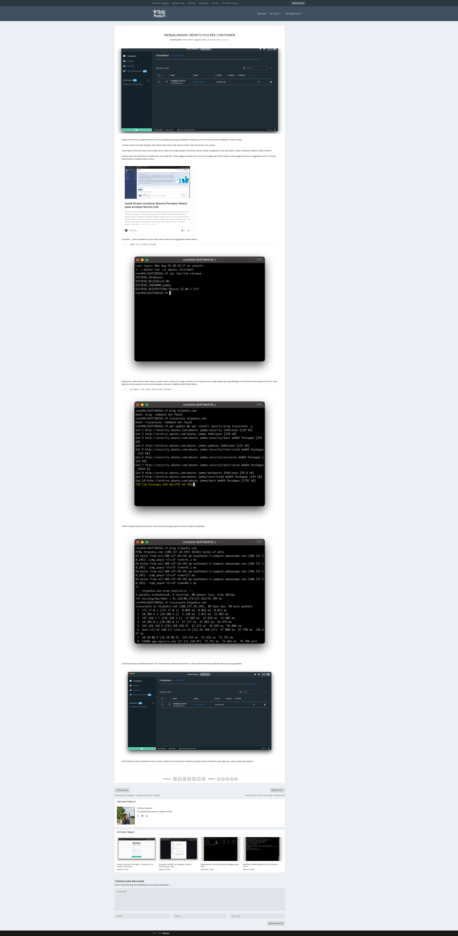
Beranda (262, 14)
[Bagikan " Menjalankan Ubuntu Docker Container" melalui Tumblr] (189, 779)
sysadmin (211, 39)
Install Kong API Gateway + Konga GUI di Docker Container (135, 865)
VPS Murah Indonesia (230, 3)
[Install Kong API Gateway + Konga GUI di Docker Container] (136, 849)
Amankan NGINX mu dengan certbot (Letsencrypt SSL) (175, 865)
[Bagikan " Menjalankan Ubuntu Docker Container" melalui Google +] (184, 779)
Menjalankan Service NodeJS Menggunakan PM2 (220, 865)
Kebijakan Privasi (178, 3)
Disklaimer (192, 3)
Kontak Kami (203, 3)
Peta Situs (215, 3)
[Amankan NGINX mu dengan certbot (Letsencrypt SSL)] (178, 849)
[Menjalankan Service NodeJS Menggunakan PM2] (220, 849)
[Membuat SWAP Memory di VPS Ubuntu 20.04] (262, 849)
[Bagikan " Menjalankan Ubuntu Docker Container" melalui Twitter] (179, 779)
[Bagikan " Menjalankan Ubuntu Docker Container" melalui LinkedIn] (194, 779)
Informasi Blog (293, 14)
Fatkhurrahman (188, 39)
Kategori (274, 14)
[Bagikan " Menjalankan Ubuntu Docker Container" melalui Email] (198, 779)
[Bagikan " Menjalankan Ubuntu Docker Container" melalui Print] (203, 779)
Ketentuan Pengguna (161, 3)
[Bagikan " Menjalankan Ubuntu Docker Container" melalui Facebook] (175, 779)
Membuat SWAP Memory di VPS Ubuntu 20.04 (260, 865)
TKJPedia (165, 933)
